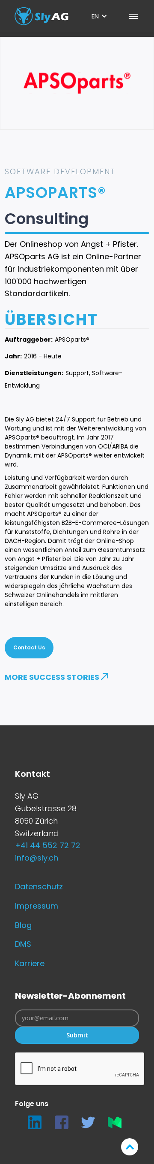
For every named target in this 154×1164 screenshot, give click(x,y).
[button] (99, 16)
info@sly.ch (36, 857)
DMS (23, 944)
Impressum (36, 905)
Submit (77, 1035)
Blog (23, 925)
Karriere (29, 963)
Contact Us (29, 647)
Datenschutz (39, 886)
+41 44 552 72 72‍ (47, 845)
